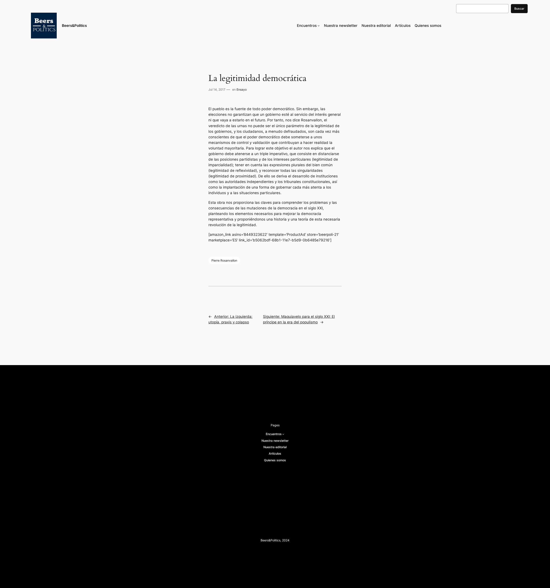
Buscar (519, 8)
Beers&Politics (74, 25)
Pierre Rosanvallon (224, 260)
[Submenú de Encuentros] (319, 25)
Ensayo (242, 89)
